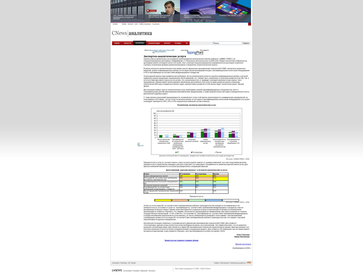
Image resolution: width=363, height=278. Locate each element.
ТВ (186, 43)
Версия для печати (243, 244)
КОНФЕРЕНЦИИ (154, 43)
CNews (207, 269)
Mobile (124, 24)
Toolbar (216, 263)
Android (130, 24)
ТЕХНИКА (178, 43)
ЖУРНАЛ (167, 43)
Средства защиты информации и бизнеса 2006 (161, 50)
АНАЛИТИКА (139, 43)
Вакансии (144, 270)
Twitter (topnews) (145, 24)
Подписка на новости (238, 263)
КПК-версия (224, 263)
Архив (133, 263)
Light (136, 24)
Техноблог (115, 263)
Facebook (155, 24)
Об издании (127, 270)
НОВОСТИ (127, 43)
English (115, 24)
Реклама (136, 270)
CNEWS (117, 43)
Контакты (152, 270)
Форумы (124, 263)
